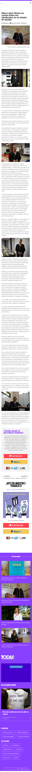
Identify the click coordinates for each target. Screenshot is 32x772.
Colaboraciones (7, 749)
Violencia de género (22, 732)
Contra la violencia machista (11, 753)
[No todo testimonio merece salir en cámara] (16, 698)
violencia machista (23, 736)
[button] (15, 78)
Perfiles (16, 757)
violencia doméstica (8, 736)
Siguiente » (16, 648)
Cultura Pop (6, 757)
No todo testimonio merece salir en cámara (16, 713)
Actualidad (16, 745)
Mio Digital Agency (23, 769)
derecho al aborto (8, 732)
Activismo (5, 745)
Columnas (19, 749)
